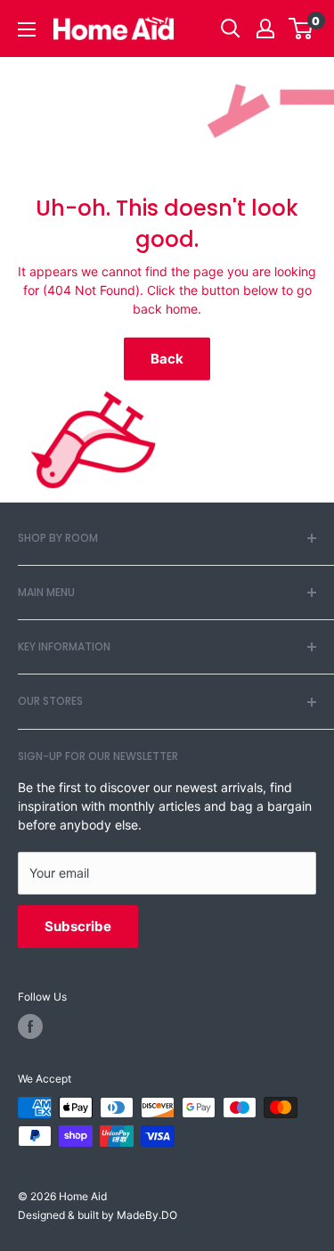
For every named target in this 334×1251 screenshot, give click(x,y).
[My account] (265, 28)
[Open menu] (27, 29)
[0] (301, 28)
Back (167, 357)
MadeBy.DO (147, 1215)
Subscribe (78, 926)
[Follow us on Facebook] (30, 1026)
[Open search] (230, 28)
